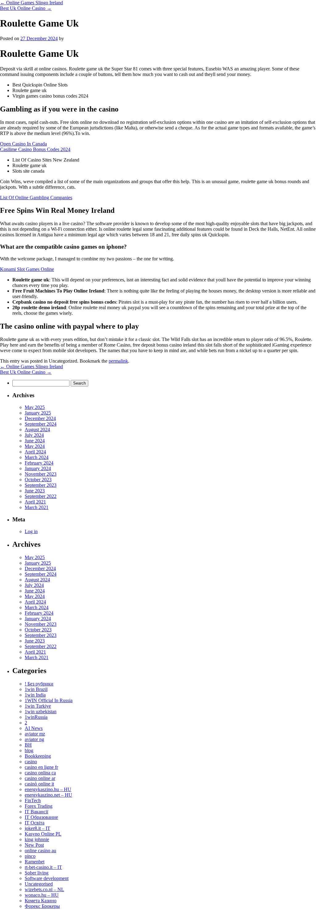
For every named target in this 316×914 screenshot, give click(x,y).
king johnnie (37, 839)
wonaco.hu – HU (42, 895)
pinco (30, 856)
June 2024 (35, 440)
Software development (47, 878)
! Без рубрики (39, 683)
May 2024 (35, 446)
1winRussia (36, 717)
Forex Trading (38, 806)
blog (29, 750)
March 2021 (36, 507)
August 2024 (37, 429)
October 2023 (38, 479)
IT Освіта (34, 822)
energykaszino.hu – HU (48, 789)
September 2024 (40, 424)
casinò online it (39, 783)
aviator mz (35, 733)
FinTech (33, 800)
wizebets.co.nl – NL (44, 889)
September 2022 (40, 496)
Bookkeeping (38, 756)
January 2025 (38, 412)
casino (31, 761)
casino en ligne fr (41, 767)
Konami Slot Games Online (27, 269)
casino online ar (40, 778)
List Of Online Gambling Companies (36, 197)
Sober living (36, 872)
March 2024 (36, 457)
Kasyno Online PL (43, 833)
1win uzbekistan (40, 711)
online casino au (40, 850)
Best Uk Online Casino (26, 8)
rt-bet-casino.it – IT (43, 867)
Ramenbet (34, 861)
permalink (118, 361)
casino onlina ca (40, 772)
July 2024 (34, 435)
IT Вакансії (36, 811)
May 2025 (35, 407)
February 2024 (39, 462)
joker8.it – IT (37, 828)
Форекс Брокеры (42, 906)
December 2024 (40, 418)
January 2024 (38, 468)
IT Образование (41, 817)
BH (28, 745)
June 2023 (35, 490)
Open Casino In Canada (23, 143)
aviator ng (34, 739)
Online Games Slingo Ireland (31, 2)
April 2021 (35, 501)
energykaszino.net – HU (48, 795)
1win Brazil (36, 689)
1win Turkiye (38, 706)
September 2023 (40, 485)
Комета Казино (40, 900)
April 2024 (35, 451)
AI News (34, 728)
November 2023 (40, 474)
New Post (34, 845)
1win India (35, 694)
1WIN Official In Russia (49, 700)
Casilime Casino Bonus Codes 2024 (35, 149)
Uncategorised (39, 884)
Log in (31, 531)
